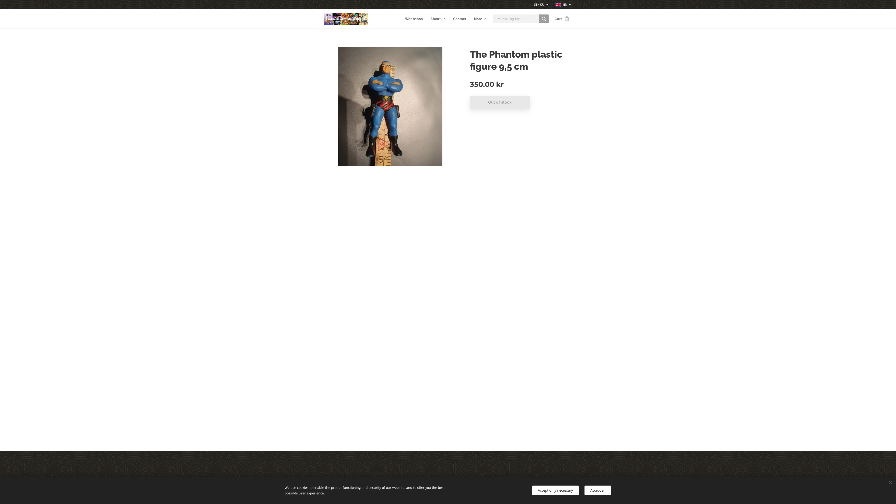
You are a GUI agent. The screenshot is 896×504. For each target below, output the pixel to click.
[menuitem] (415, 19)
